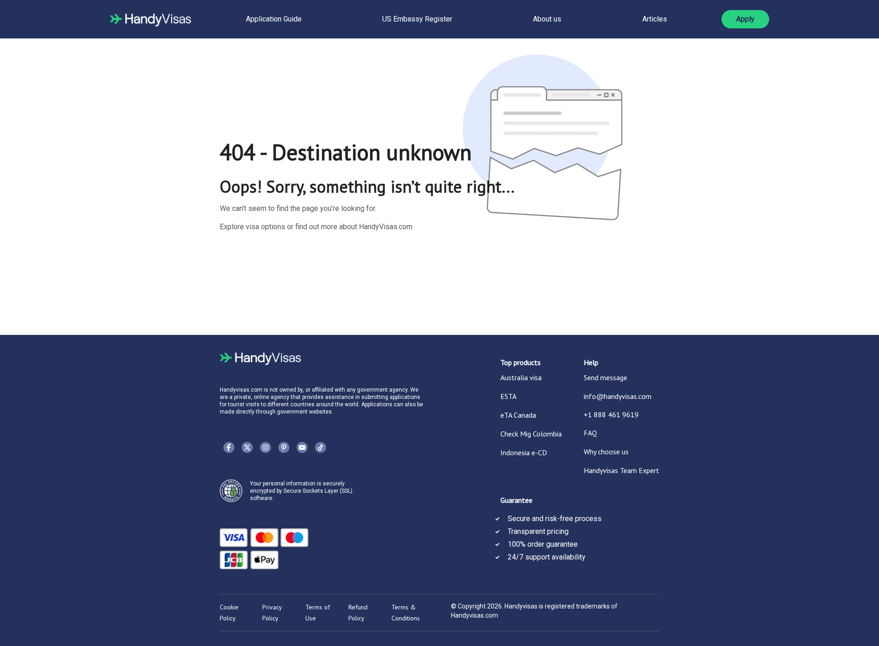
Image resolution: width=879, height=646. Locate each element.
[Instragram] (265, 447)
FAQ (590, 432)
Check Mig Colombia (531, 433)
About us (547, 19)
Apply (745, 19)
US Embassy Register (417, 19)
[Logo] (150, 19)
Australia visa (521, 377)
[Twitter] (247, 447)
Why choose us (606, 451)
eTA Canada (518, 415)
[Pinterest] (283, 447)
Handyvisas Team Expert (621, 470)
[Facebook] (228, 447)
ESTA (508, 396)
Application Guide (274, 19)
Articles (654, 19)
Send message (605, 377)
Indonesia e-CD (523, 452)
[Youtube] (302, 447)
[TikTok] (320, 447)
